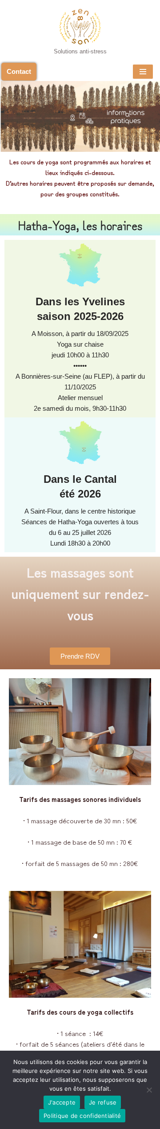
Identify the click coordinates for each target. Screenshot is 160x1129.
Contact (19, 71)
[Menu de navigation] (142, 71)
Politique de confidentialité (82, 1115)
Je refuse (102, 1102)
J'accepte (62, 1102)
